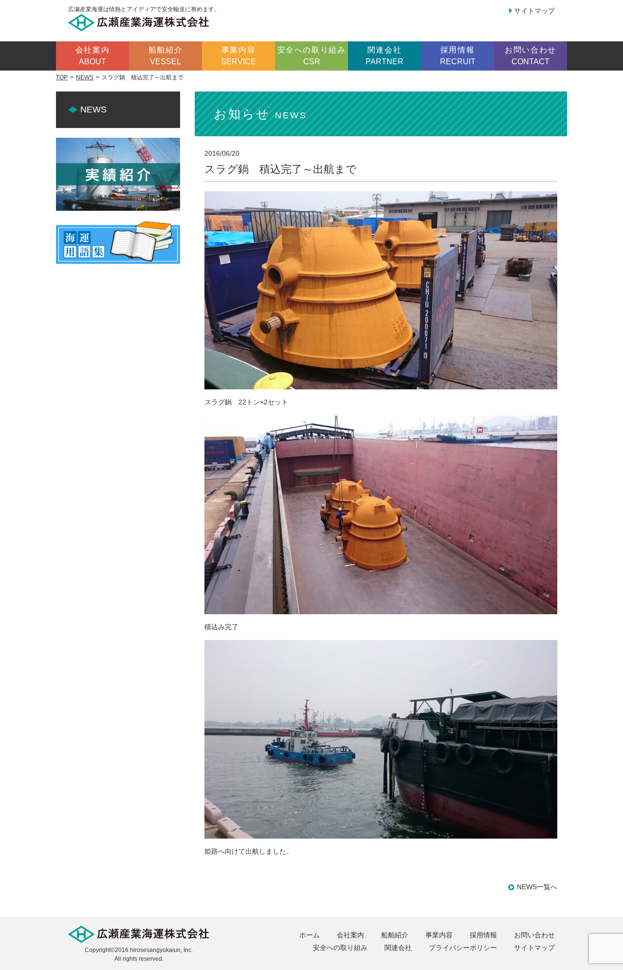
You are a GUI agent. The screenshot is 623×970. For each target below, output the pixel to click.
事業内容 (439, 935)
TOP (62, 77)
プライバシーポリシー (463, 948)
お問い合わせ (534, 935)
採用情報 (483, 935)
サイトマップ (534, 11)
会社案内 (350, 935)
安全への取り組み (340, 948)
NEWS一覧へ (537, 887)
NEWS (84, 77)
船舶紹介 (394, 935)
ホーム (309, 935)
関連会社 (398, 948)
